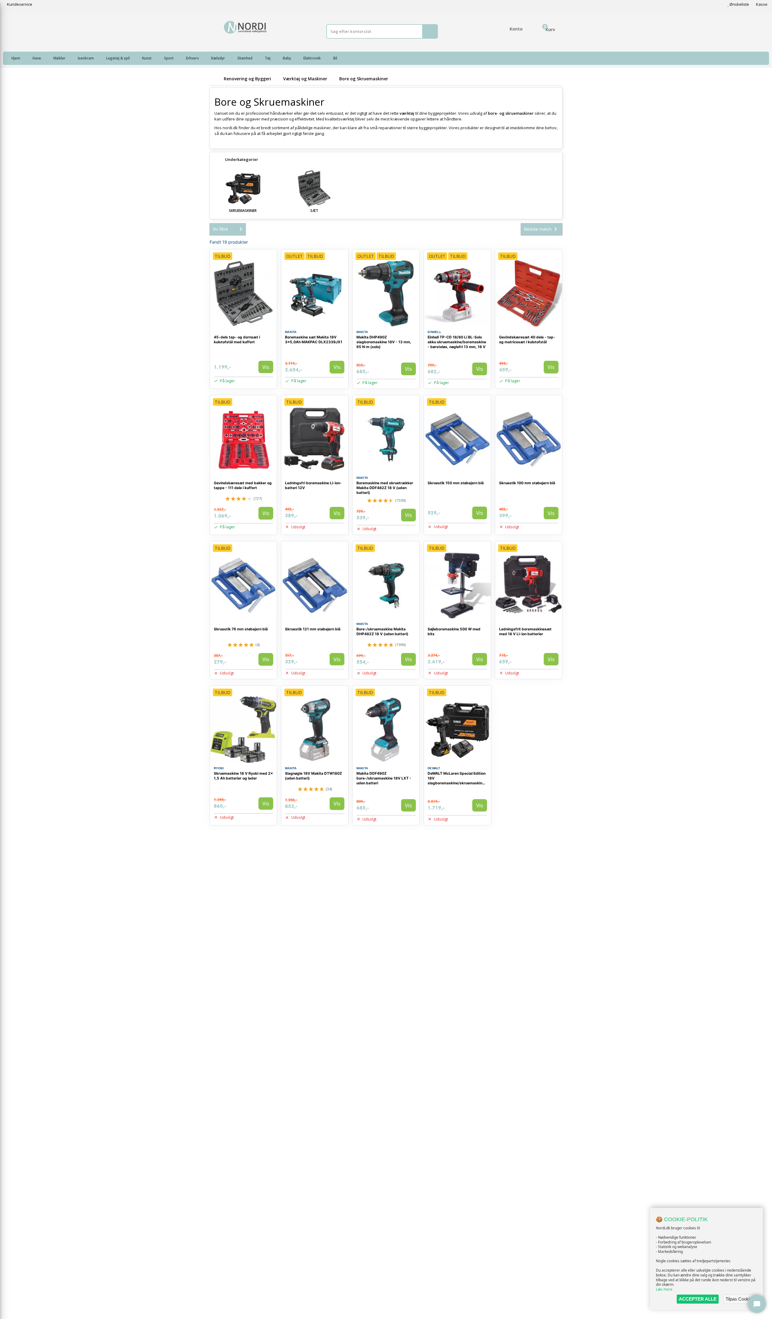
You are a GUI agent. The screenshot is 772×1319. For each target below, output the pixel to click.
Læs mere (664, 1289)
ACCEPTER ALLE (698, 1298)
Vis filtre (220, 229)
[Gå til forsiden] (215, 78)
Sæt (314, 210)
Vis (265, 366)
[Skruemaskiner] (243, 188)
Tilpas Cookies (740, 1298)
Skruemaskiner (243, 210)
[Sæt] (314, 188)
